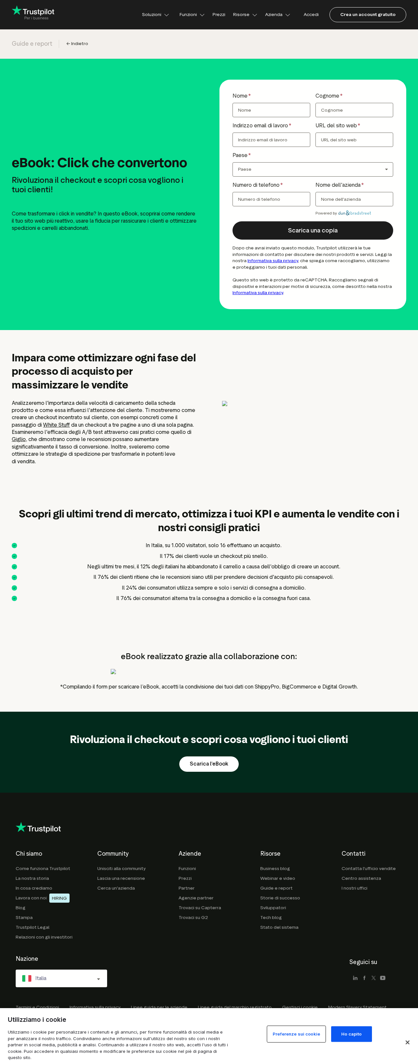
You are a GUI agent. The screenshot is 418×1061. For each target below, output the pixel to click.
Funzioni (188, 14)
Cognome (327, 96)
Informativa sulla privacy (273, 260)
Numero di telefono (256, 185)
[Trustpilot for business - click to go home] (33, 14)
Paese (240, 155)
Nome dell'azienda (338, 185)
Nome (240, 96)
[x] (373, 978)
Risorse (241, 14)
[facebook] (364, 978)
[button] (313, 230)
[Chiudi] (407, 1042)
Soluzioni (151, 14)
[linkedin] (355, 978)
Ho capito (351, 1034)
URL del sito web (336, 125)
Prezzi (219, 14)
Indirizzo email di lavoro (260, 125)
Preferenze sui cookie (296, 1034)
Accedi (311, 14)
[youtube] (382, 978)
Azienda (273, 14)
